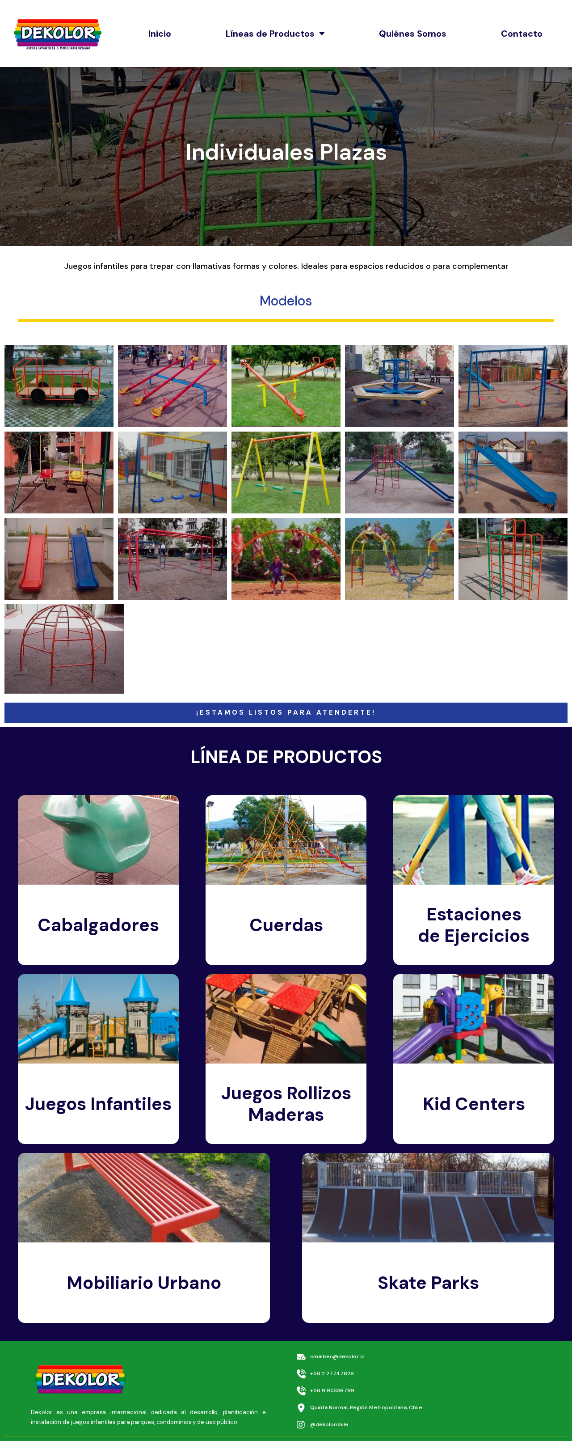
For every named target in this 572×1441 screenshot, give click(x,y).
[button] (286, 713)
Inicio (159, 33)
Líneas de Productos (270, 33)
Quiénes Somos (412, 33)
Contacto (522, 33)
